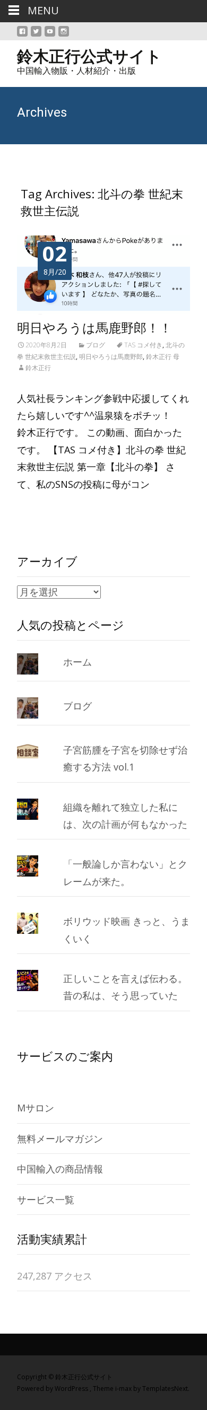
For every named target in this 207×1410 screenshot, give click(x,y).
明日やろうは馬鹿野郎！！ (94, 328)
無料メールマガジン (60, 1138)
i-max (124, 1388)
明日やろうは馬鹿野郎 (111, 356)
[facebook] (22, 35)
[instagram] (63, 35)
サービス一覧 (45, 1199)
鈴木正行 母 (162, 356)
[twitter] (36, 35)
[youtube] (50, 35)
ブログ (95, 344)
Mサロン (35, 1107)
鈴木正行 (38, 367)
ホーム (77, 661)
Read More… (47, 507)
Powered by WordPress (53, 1388)
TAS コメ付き (143, 344)
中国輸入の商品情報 (60, 1168)
